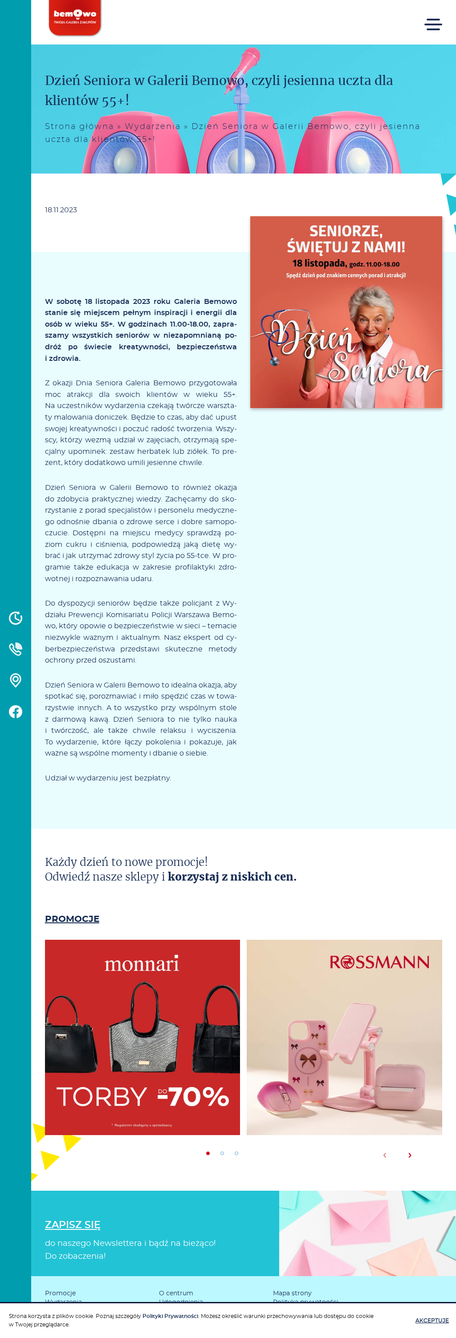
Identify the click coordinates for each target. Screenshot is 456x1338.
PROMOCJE (72, 919)
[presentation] (384, 1155)
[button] (208, 1153)
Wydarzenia (153, 127)
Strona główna (79, 127)
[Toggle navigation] (433, 24)
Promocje (60, 1293)
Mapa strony (292, 1293)
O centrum (176, 1293)
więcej (142, 1069)
